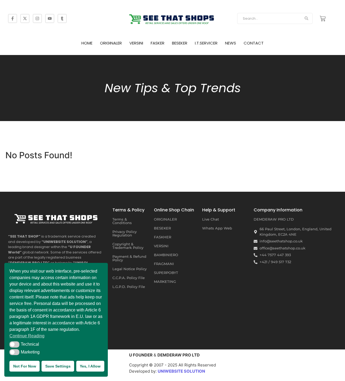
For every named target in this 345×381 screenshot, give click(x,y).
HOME (86, 43)
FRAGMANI (164, 264)
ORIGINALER (111, 43)
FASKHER (162, 237)
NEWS (230, 43)
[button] (14, 344)
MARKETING (165, 281)
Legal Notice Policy (129, 269)
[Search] (307, 18)
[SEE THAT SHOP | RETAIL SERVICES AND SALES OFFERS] (172, 17)
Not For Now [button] (24, 366)
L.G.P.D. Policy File (128, 286)
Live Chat (210, 219)
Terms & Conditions (122, 221)
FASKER (157, 43)
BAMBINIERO (166, 255)
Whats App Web (217, 228)
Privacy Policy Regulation (124, 233)
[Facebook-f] (12, 18)
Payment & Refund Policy (129, 258)
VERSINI (136, 43)
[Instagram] (37, 18)
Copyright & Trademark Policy (127, 246)
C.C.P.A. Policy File (128, 278)
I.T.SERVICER (206, 43)
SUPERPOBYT (166, 272)
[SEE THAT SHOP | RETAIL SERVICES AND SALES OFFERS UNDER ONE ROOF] (57, 217)
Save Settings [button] (58, 366)
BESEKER (179, 43)
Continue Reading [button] (26, 336)
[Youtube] (49, 18)
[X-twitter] (24, 18)
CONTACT (254, 43)
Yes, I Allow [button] (90, 366)
